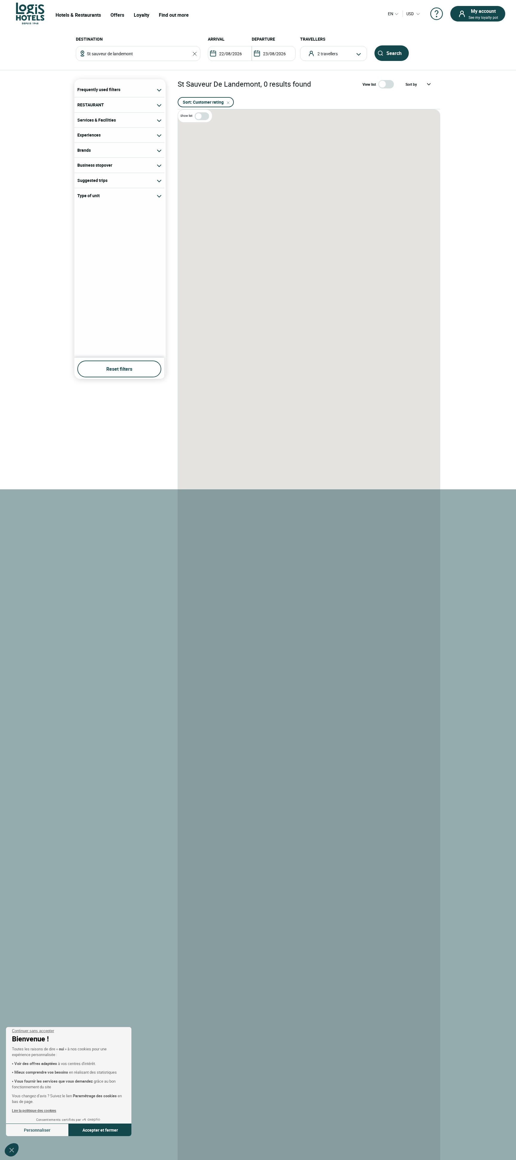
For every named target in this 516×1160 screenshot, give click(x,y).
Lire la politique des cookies (34, 1110)
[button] (11, 1150)
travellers (312, 39)
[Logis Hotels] (30, 13)
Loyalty (141, 15)
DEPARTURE (263, 39)
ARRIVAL (216, 39)
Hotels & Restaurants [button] (78, 15)
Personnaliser (37, 1130)
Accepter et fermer (100, 1130)
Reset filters (119, 369)
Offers (117, 15)
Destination (89, 39)
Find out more (174, 15)
